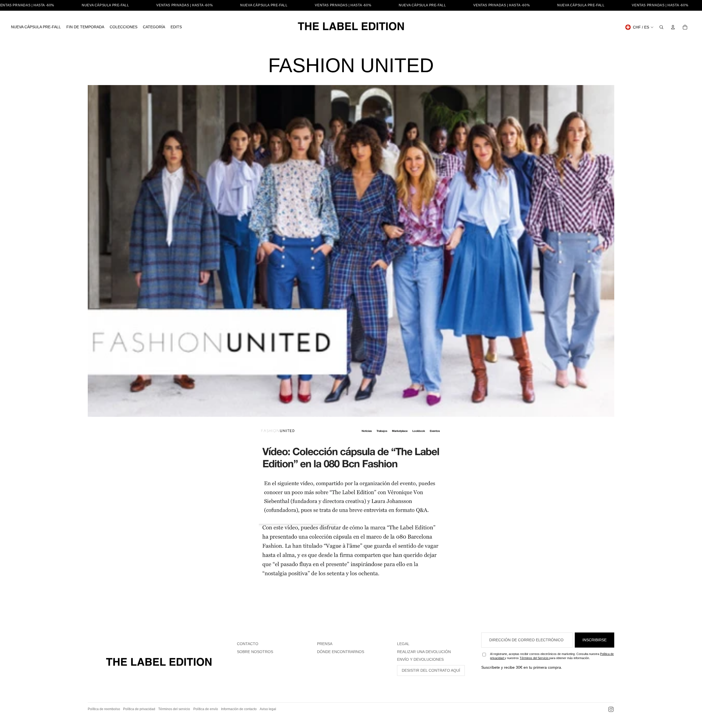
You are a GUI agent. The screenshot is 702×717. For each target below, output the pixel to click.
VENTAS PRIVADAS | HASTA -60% (184, 5)
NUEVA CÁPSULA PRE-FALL (105, 5)
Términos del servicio (174, 709)
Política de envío (205, 709)
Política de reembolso (104, 709)
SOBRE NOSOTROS (255, 651)
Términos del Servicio (534, 658)
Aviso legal (268, 709)
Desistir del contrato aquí (431, 670)
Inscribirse (594, 640)
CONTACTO (247, 644)
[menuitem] (36, 27)
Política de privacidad (139, 709)
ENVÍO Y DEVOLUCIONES (420, 659)
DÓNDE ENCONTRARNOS (340, 651)
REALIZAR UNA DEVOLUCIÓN (424, 651)
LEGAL (403, 644)
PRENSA (324, 644)
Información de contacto (239, 709)
